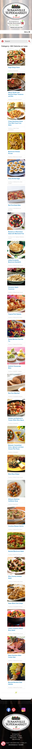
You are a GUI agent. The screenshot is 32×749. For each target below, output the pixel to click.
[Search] (29, 41)
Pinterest (14, 710)
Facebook (9, 710)
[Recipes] (3, 41)
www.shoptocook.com (13, 744)
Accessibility (21, 744)
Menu (26, 32)
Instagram (23, 710)
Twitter (19, 710)
